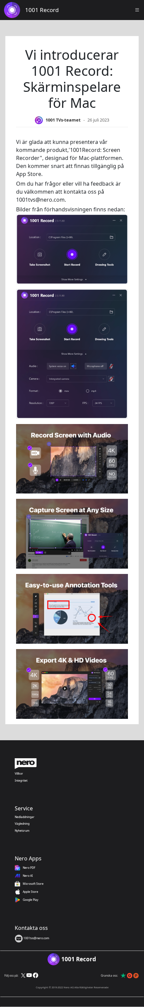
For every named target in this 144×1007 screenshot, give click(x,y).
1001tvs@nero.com (36, 938)
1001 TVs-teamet (63, 120)
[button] (137, 10)
